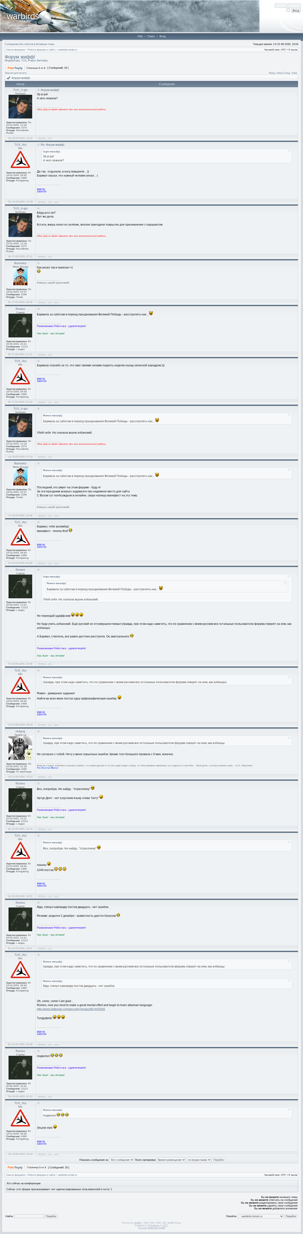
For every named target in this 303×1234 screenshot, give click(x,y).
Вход (162, 36)
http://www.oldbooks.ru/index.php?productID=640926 (71, 1009)
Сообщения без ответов (19, 44)
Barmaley (42, 60)
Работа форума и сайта (41, 49)
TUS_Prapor (28, 60)
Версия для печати (16, 73)
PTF (166, 1225)
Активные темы (45, 44)
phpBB (137, 1223)
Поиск (151, 36)
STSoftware (154, 1225)
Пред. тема (275, 73)
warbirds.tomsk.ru (67, 49)
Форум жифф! (20, 56)
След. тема (290, 73)
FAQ (140, 36)
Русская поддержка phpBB (151, 1228)
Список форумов (15, 49)
